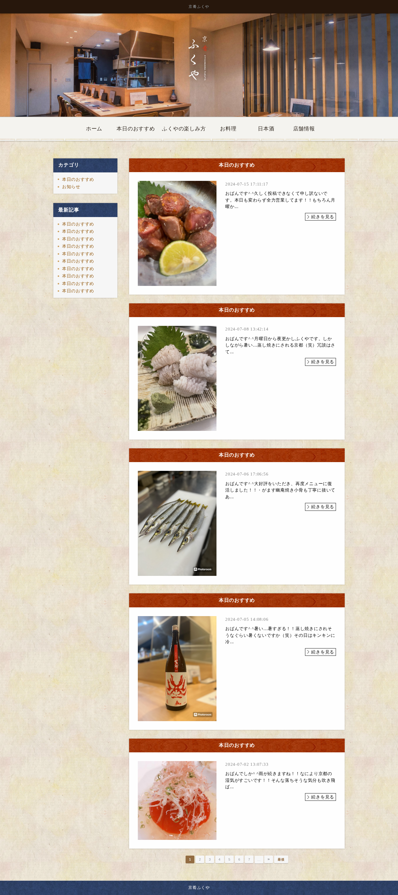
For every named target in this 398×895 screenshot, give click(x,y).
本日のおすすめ (136, 129)
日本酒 (266, 129)
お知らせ (71, 186)
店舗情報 (304, 129)
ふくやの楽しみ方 (184, 129)
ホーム (94, 129)
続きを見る (322, 216)
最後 (281, 859)
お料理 (228, 129)
